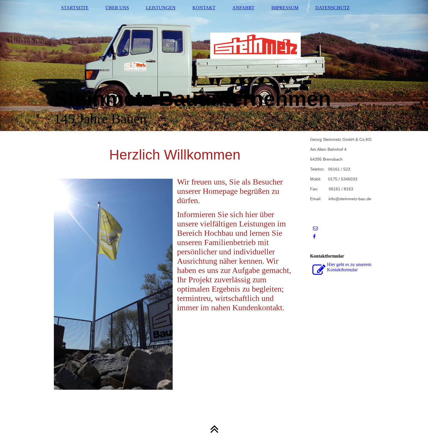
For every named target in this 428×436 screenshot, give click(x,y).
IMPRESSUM (284, 7)
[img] (214, 65)
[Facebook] (314, 236)
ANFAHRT (243, 7)
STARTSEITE (75, 7)
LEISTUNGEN (161, 7)
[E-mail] (315, 228)
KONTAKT (203, 7)
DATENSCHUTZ (332, 7)
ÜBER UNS (117, 7)
